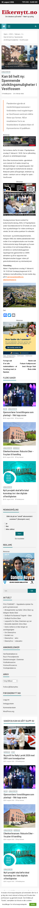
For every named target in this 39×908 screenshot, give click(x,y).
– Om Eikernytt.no (9, 633)
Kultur (5, 409)
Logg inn (6, 700)
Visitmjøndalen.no (9, 668)
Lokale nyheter (6, 71)
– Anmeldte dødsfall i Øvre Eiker (15, 624)
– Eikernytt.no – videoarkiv (12, 641)
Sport (13, 752)
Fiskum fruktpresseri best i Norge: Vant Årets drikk (28, 365)
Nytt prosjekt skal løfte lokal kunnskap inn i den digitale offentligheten (16, 493)
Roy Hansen (20, 418)
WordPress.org (8, 711)
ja (6, 524)
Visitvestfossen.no (10, 665)
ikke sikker (10, 529)
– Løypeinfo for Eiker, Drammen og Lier (17, 621)
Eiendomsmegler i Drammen (13, 660)
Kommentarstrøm (9, 708)
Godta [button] (33, 904)
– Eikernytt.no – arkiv (10, 638)
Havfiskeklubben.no (10, 654)
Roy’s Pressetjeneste (11, 657)
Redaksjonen (7, 93)
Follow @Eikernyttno (10, 687)
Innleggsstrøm (8, 704)
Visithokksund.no (9, 662)
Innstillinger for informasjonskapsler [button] (14, 904)
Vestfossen (20, 356)
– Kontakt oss (8, 635)
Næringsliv (16, 448)
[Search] (35, 26)
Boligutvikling (11, 356)
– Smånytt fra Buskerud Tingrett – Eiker (17, 616)
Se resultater (19, 539)
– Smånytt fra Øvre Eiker (12, 618)
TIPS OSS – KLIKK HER (29, 2)
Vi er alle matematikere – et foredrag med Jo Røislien (10, 366)
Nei (7, 526)
